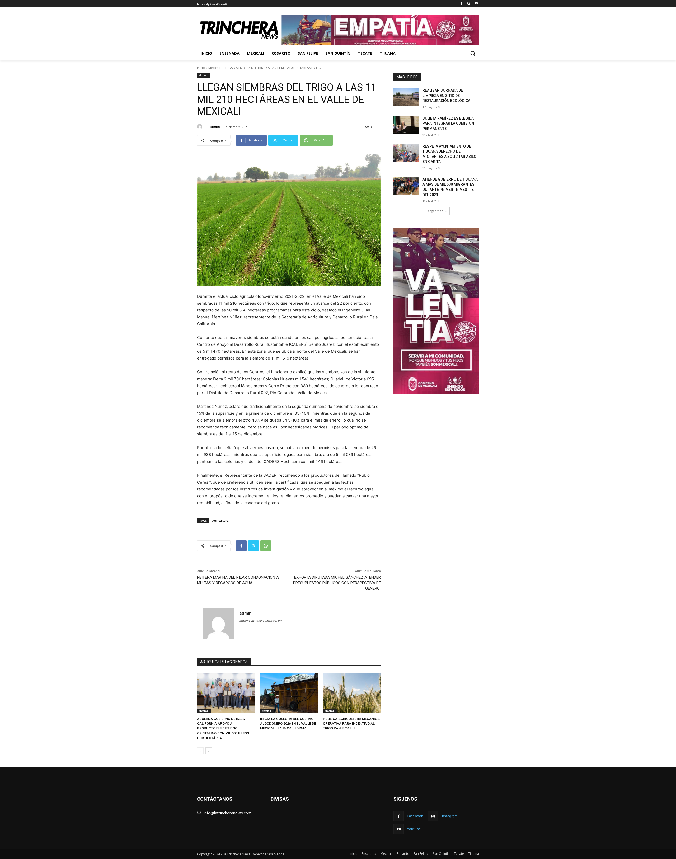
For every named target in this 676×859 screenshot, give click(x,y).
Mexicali (214, 67)
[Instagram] (469, 4)
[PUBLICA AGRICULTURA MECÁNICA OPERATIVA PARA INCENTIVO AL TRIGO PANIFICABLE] (352, 693)
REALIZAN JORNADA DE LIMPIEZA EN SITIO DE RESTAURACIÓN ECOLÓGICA (446, 95)
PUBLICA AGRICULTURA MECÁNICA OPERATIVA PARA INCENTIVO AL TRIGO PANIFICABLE (351, 723)
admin (215, 127)
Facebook (415, 816)
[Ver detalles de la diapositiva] (380, 30)
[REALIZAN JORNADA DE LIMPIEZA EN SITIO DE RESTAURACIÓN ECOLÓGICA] (406, 97)
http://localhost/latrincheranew (260, 620)
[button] (472, 53)
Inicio (201, 67)
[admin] (200, 126)
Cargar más (434, 211)
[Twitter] (253, 545)
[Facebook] (461, 4)
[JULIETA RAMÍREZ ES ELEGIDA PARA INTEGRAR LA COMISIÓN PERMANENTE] (406, 125)
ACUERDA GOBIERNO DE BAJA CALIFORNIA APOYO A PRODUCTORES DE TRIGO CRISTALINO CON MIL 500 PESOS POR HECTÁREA (223, 728)
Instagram (449, 816)
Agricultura (220, 520)
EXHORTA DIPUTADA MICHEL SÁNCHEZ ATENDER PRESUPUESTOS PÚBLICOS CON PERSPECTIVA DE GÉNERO (337, 583)
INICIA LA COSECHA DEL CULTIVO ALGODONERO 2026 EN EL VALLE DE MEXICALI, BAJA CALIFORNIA (288, 723)
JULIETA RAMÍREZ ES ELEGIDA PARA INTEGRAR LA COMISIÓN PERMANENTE (448, 123)
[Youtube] (476, 4)
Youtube (414, 829)
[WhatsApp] (265, 545)
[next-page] (208, 750)
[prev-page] (200, 750)
